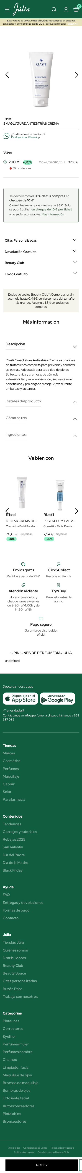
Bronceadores (14, 1121)
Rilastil (7, 119)
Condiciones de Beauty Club (53, 1152)
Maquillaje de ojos (17, 1075)
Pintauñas (11, 1021)
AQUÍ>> (73, 23)
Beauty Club (13, 966)
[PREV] (7, 74)
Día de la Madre (15, 863)
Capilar (9, 784)
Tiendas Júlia (13, 942)
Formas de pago (16, 910)
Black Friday (13, 870)
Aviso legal (14, 1147)
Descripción (15, 344)
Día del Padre (14, 855)
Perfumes (11, 769)
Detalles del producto (23, 401)
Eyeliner (9, 1037)
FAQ (6, 895)
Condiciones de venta (35, 1147)
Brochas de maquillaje (20, 1083)
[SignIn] (66, 9)
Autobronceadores (18, 1106)
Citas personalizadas (20, 981)
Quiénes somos (15, 950)
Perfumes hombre (18, 1052)
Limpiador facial (16, 1068)
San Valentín (13, 847)
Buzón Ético (13, 989)
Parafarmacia (14, 800)
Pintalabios (12, 1114)
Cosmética (11, 761)
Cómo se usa (16, 418)
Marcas (9, 753)
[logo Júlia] (24, 9)
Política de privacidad (62, 1147)
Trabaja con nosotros (20, 997)
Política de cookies (24, 1152)
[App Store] (20, 698)
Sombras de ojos (16, 1091)
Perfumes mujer (16, 1044)
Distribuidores (14, 958)
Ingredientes (16, 435)
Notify (42, 1165)
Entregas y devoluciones (23, 903)
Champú (10, 1060)
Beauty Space (14, 973)
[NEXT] (76, 74)
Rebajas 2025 (14, 839)
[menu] (6, 9)
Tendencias (12, 824)
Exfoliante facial (16, 1098)
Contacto (11, 918)
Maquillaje (11, 776)
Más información (53, 214)
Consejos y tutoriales (20, 832)
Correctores (13, 1029)
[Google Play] (56, 698)
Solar (7, 792)
